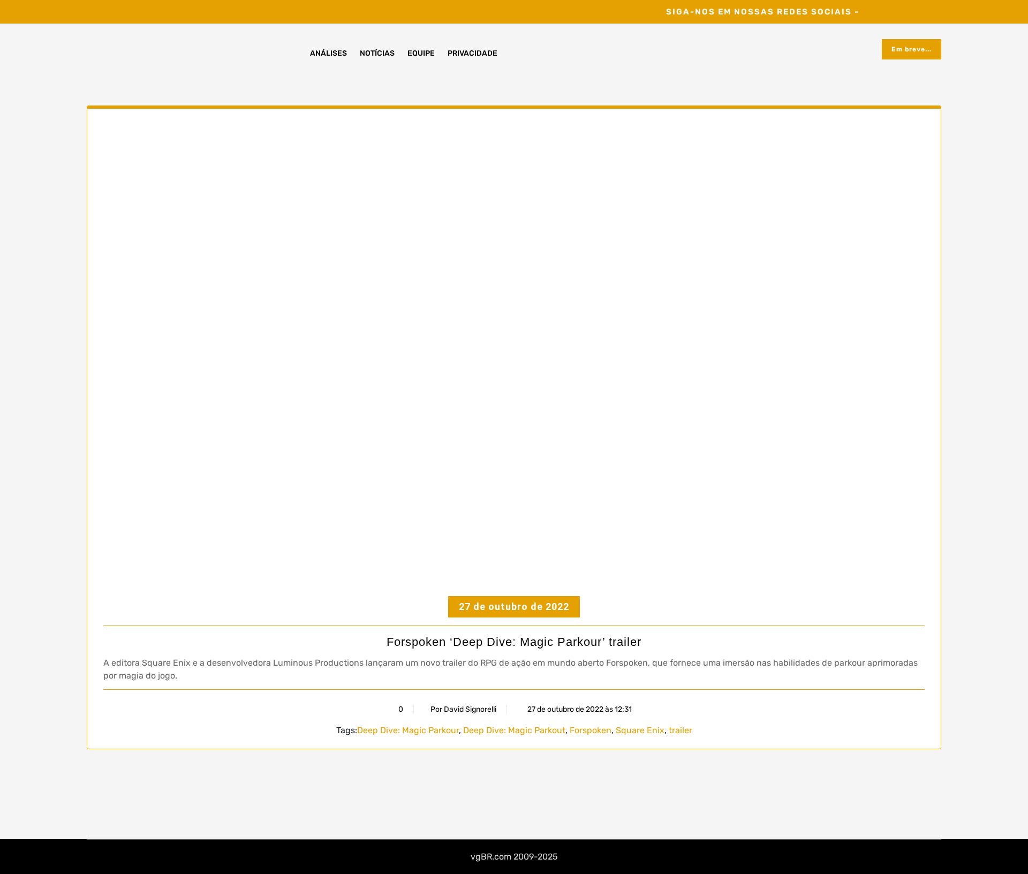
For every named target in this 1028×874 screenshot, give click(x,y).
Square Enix (640, 730)
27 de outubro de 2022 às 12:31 (579, 709)
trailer (680, 730)
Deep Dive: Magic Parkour (408, 730)
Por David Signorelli (463, 709)
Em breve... (911, 49)
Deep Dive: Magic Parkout (514, 730)
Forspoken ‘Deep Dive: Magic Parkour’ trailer (514, 642)
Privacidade (472, 53)
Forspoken (590, 730)
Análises (328, 53)
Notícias (377, 53)
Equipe (421, 53)
